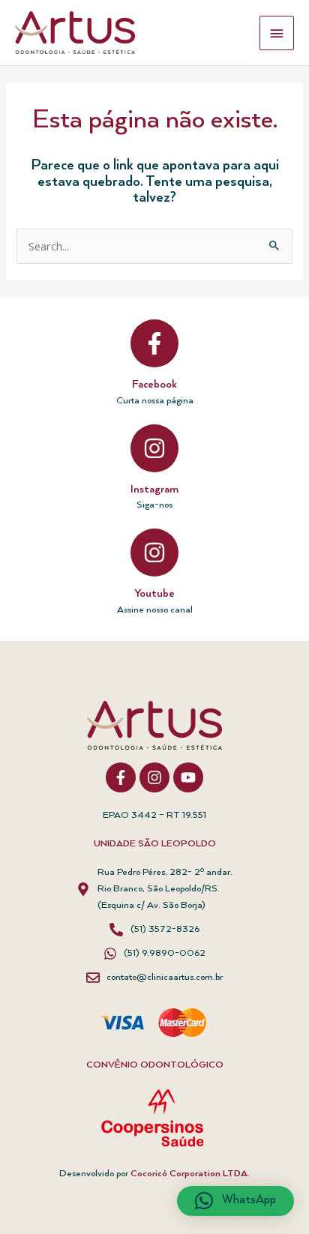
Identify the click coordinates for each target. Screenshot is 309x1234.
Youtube (154, 594)
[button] (235, 1201)
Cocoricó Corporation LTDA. (190, 1173)
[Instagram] (154, 448)
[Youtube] (154, 553)
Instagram (154, 490)
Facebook (154, 385)
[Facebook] (154, 343)
